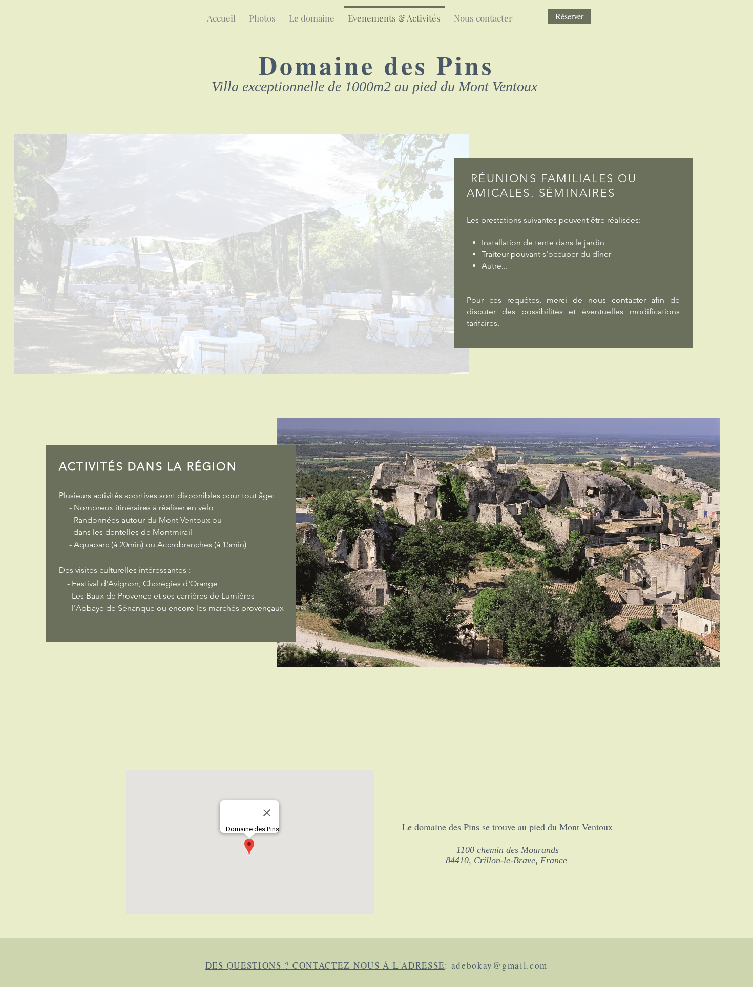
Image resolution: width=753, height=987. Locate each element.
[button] (241, 254)
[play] (699, 658)
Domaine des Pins (376, 65)
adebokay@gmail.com (499, 965)
